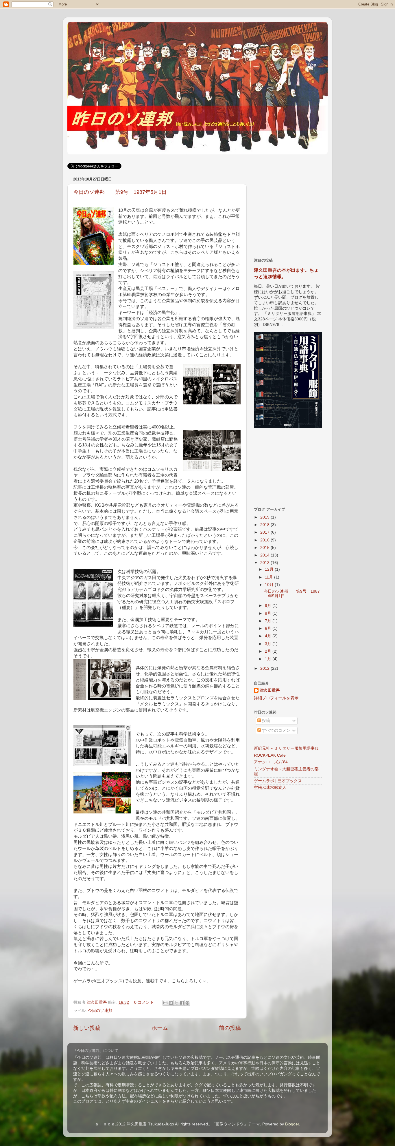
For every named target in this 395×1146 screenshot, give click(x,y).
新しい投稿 (87, 1028)
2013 (265, 563)
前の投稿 (230, 1028)
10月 (270, 585)
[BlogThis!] (171, 1003)
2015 (265, 547)
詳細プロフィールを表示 (276, 698)
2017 (265, 532)
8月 (268, 613)
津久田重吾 (97, 1002)
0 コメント (144, 1002)
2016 (265, 540)
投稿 (265, 720)
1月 (268, 659)
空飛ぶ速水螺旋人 (270, 787)
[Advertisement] (297, 211)
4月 (268, 636)
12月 (270, 569)
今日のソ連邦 (100, 1010)
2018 (265, 525)
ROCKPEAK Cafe (270, 755)
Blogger (292, 1124)
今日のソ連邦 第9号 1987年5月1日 (120, 192)
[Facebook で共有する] (182, 1003)
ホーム (160, 1028)
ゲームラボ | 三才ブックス (278, 781)
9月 (268, 605)
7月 (268, 621)
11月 (269, 577)
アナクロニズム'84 (271, 762)
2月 (268, 651)
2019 (265, 517)
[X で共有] (176, 1003)
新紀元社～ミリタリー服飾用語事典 (286, 748)
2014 (265, 555)
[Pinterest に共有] (187, 1003)
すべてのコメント (277, 730)
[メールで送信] (165, 1003)
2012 (265, 668)
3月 (268, 644)
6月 (268, 628)
